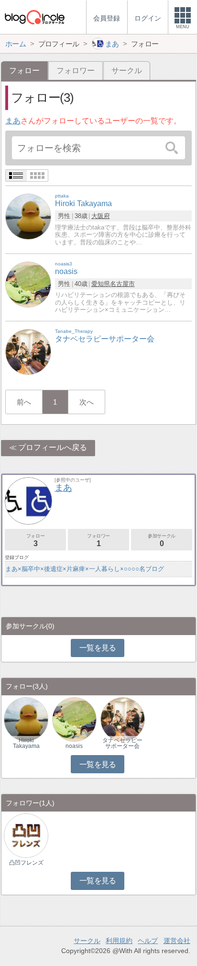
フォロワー (75, 70)
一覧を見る (97, 648)
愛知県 (100, 283)
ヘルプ (148, 940)
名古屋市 (122, 283)
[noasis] (28, 284)
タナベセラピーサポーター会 (122, 743)
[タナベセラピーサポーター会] (28, 352)
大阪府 (100, 216)
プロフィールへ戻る (52, 447)
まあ (13, 121)
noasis (74, 746)
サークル (126, 70)
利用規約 (119, 940)
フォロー (35, 540)
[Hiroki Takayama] (28, 216)
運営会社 (177, 940)
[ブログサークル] (34, 17)
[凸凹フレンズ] (26, 835)
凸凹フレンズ (26, 863)
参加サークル (161, 540)
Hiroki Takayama (26, 743)
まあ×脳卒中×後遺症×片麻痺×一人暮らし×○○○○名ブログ (84, 568)
